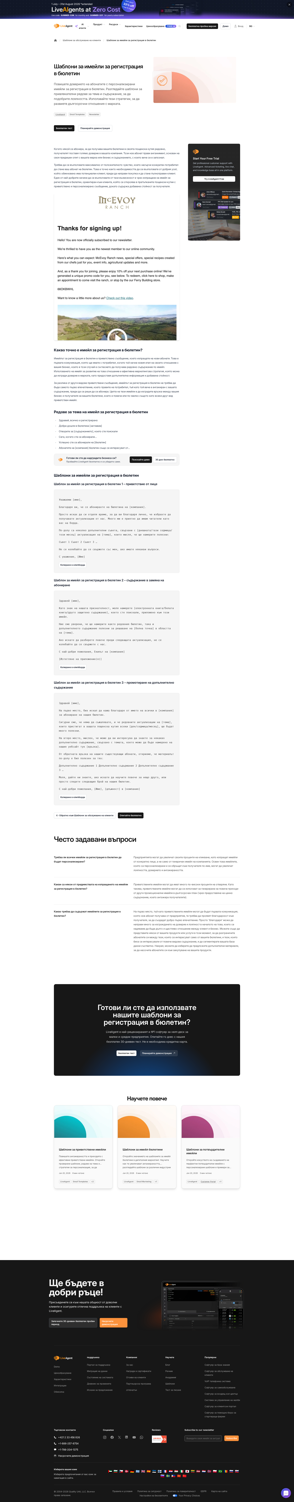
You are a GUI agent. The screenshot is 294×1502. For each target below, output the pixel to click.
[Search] (181, 26)
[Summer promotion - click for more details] (147, 9)
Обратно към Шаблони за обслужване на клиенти (86, 815)
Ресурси (113, 24)
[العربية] (110, 1471)
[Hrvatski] (171, 1471)
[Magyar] (176, 1471)
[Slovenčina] (237, 1471)
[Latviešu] (198, 1471)
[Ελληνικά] (137, 1471)
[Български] (115, 1471)
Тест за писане (173, 1390)
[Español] (149, 1471)
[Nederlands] (204, 1471)
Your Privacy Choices (189, 1495)
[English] (143, 1471)
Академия (170, 1377)
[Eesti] (154, 1471)
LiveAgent (60, 114)
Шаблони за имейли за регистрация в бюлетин (131, 40)
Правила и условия (122, 1491)
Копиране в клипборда (72, 565)
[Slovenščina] (162, 1476)
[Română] (226, 1471)
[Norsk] (209, 1471)
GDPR (203, 1491)
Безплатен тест (64, 128)
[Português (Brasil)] (220, 1471)
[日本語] (187, 1471)
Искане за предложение (100, 1390)
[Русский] (231, 1471)
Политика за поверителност (181, 1491)
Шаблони (170, 1383)
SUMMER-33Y (96, 15)
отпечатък (131, 1390)
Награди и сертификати (138, 1371)
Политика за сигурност (149, 1491)
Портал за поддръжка (98, 1364)
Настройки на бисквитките (154, 1495)
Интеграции (60, 1385)
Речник (169, 1371)
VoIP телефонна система (217, 1381)
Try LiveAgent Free (214, 179)
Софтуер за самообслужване (220, 1387)
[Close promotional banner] (289, 4)
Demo (57, 1366)
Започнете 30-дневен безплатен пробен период (73, 1322)
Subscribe (231, 1438)
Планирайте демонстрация (95, 128)
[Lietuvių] (193, 1471)
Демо (225, 26)
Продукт (97, 24)
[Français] (165, 1471)
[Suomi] (160, 1471)
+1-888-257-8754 (68, 1443)
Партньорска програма (138, 1383)
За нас (129, 1364)
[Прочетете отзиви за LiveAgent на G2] (159, 1439)
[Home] (55, 40)
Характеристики (62, 1379)
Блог (167, 1364)
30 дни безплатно (165, 459)
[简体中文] (184, 1476)
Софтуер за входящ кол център (221, 1393)
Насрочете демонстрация (110, 1322)
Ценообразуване (62, 1373)
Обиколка (59, 1391)
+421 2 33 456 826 (69, 1437)
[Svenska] (168, 1476)
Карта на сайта (219, 1491)
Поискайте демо (141, 459)
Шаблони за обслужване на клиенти (82, 40)
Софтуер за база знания (217, 1364)
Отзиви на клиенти (136, 1377)
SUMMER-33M (67, 15)
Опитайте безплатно (131, 815)
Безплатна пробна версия (202, 26)
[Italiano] (182, 1471)
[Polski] (215, 1471)
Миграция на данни (97, 1371)
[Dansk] (126, 1471)
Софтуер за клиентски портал (220, 1406)
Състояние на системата (100, 1377)
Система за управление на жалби (222, 1400)
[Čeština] (121, 1471)
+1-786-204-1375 (68, 1449)
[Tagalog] (173, 1476)
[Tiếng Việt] (179, 1476)
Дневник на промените (99, 1383)
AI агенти (82, 26)
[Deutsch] (132, 1471)
